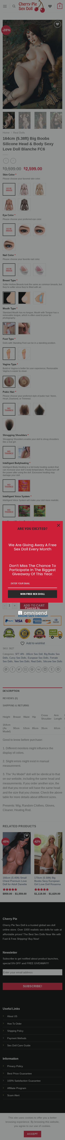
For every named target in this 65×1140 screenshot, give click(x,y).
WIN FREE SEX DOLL (32, 594)
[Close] (58, 525)
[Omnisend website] (32, 611)
